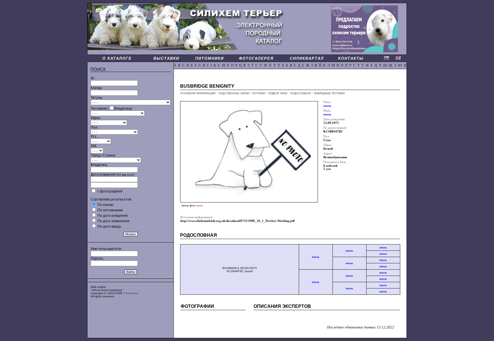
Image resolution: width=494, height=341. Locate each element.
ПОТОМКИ (258, 93)
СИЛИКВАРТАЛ (307, 58)
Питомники (209, 58)
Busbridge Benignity (239, 268)
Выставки (166, 58)
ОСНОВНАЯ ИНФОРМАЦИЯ (198, 93)
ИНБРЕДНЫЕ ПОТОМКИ (329, 93)
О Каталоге (117, 58)
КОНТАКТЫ (351, 58)
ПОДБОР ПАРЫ (277, 93)
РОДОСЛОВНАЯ (300, 93)
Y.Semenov (130, 293)
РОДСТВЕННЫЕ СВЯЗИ (234, 93)
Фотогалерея (256, 58)
